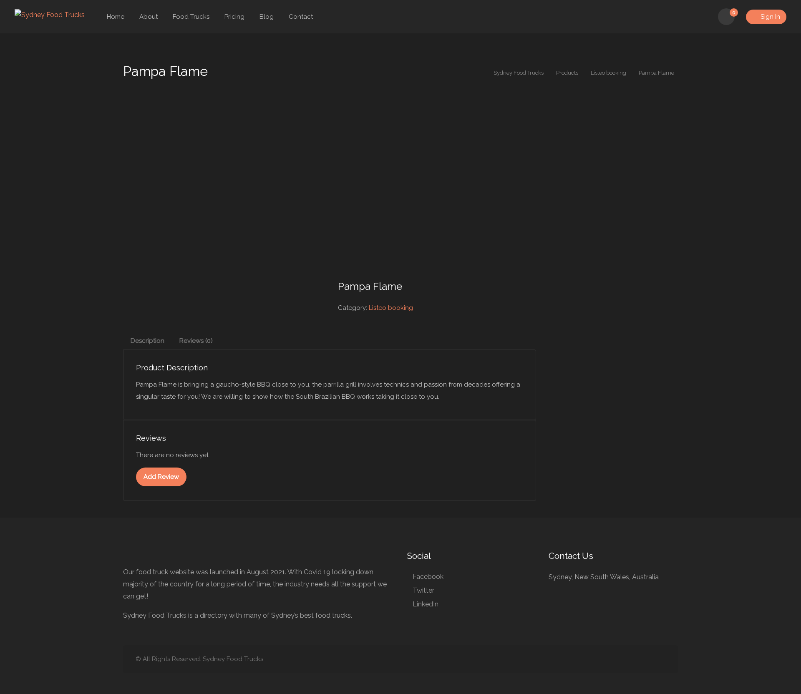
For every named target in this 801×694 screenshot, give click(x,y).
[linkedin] (632, 659)
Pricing (234, 16)
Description (147, 340)
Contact (301, 16)
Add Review (161, 476)
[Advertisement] (400, 191)
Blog (266, 16)
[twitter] (619, 659)
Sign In (769, 16)
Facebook (428, 577)
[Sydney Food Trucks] (50, 14)
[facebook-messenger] (646, 659)
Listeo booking (391, 308)
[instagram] (660, 659)
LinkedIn (425, 604)
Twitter (423, 590)
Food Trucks (191, 16)
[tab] (147, 341)
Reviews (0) (196, 340)
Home (115, 16)
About (148, 16)
